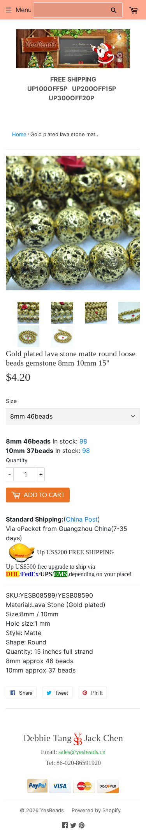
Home (19, 134)
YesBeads (52, 810)
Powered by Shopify (96, 810)
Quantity (17, 460)
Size (11, 400)
